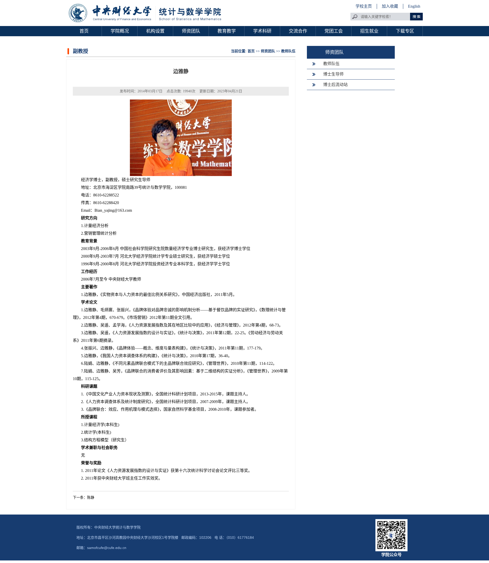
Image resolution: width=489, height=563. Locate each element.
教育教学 (227, 31)
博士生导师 (333, 74)
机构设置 (155, 31)
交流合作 (298, 31)
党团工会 (333, 31)
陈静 (90, 497)
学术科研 (262, 31)
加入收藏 (390, 6)
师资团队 (191, 31)
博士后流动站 (335, 84)
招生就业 (369, 31)
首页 (84, 31)
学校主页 (364, 6)
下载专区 (405, 31)
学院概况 (120, 31)
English (414, 6)
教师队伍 (288, 51)
